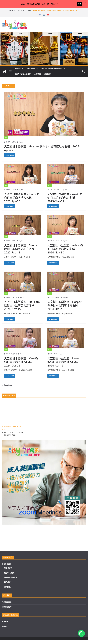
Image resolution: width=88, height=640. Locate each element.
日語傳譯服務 (6, 607)
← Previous (7, 385)
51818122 (5, 429)
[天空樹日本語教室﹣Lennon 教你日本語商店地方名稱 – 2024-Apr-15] (65, 338)
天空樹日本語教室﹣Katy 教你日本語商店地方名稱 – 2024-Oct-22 (21, 361)
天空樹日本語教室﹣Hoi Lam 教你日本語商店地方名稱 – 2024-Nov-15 (22, 305)
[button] (22, 68)
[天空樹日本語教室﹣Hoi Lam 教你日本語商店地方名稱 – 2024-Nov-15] (22, 282)
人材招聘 (37, 74)
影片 (6, 138)
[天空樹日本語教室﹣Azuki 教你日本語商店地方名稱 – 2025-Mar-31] (65, 174)
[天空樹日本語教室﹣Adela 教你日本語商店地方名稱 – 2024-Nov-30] (65, 225)
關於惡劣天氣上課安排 (23, 74)
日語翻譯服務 (6, 602)
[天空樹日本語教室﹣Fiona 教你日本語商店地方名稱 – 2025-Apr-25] (22, 174)
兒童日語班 (8, 568)
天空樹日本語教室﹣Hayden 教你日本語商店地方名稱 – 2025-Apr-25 (42, 148)
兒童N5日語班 (9, 573)
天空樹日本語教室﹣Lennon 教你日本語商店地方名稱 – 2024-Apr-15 (64, 361)
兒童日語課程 (6, 564)
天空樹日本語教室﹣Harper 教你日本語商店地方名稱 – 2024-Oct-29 (64, 305)
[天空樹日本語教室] (4, 71)
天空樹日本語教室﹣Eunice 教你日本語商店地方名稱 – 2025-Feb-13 (20, 248)
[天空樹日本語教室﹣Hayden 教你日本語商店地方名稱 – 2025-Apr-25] (44, 114)
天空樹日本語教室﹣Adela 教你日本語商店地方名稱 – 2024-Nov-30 (65, 248)
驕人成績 (7, 582)
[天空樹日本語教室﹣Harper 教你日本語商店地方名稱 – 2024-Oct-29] (65, 282)
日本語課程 (31, 68)
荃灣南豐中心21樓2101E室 (11, 426)
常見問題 (7, 587)
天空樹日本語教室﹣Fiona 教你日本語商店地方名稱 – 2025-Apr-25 (22, 197)
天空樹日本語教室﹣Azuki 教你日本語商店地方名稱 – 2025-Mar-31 (65, 197)
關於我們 (18, 68)
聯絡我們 (47, 74)
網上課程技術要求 (10, 577)
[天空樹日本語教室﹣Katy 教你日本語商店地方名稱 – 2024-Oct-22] (22, 338)
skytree (21, 142)
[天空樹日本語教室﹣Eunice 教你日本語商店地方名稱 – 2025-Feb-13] (22, 225)
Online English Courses (52, 68)
